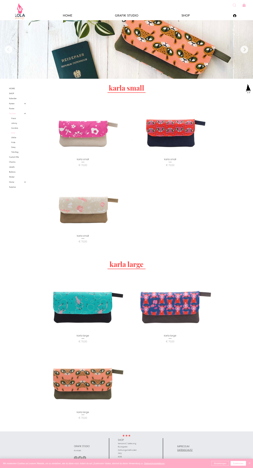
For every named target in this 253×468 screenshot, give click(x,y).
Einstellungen (220, 463)
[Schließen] (249, 463)
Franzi (13, 118)
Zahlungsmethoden (127, 450)
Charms (12, 162)
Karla (13, 133)
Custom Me (14, 157)
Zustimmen (238, 463)
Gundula (14, 128)
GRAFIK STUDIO (82, 446)
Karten (11, 103)
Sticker (11, 177)
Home (11, 182)
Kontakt (77, 450)
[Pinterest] (84, 458)
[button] (234, 5)
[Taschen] (25, 113)
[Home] (25, 182)
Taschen (12, 113)
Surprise (12, 187)
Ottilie (13, 137)
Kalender (13, 98)
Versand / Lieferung (127, 443)
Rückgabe (122, 446)
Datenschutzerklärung (154, 463)
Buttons (12, 172)
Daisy (13, 147)
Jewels (12, 167)
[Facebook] (80, 458)
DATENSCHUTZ (185, 450)
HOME (12, 88)
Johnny (14, 123)
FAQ (120, 453)
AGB (120, 456)
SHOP (11, 93)
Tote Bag (14, 152)
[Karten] (25, 103)
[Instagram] (76, 458)
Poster (11, 108)
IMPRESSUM (183, 446)
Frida (13, 142)
